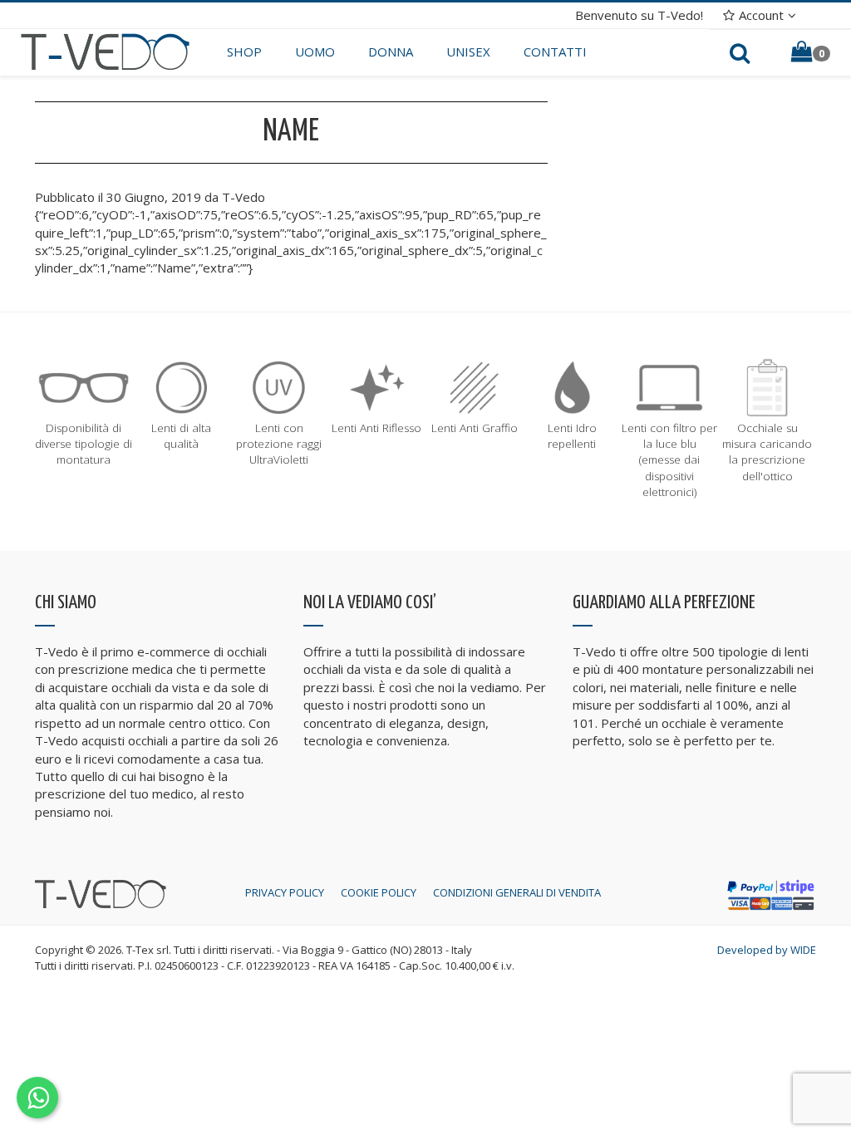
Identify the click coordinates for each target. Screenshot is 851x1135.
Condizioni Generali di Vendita (517, 892)
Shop (244, 51)
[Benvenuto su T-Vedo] (105, 50)
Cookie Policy (378, 892)
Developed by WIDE (766, 949)
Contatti (555, 51)
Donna (390, 51)
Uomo (315, 51)
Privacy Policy (284, 892)
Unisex (468, 51)
